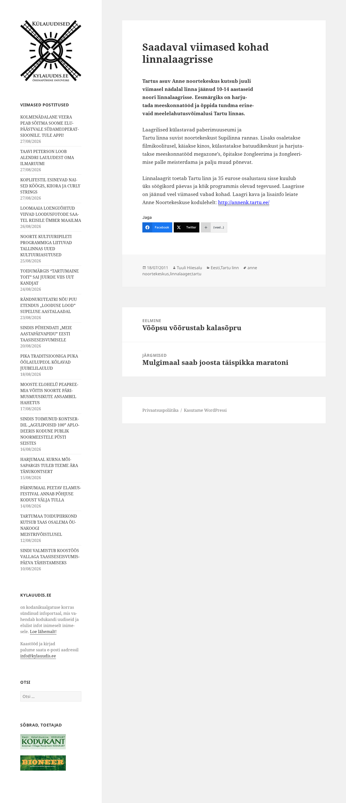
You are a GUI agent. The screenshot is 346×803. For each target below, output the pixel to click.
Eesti (215, 267)
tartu (196, 274)
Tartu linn (230, 267)
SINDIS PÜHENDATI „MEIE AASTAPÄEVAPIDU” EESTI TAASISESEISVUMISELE (46, 334)
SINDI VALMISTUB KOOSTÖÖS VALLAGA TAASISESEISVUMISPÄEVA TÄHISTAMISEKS (50, 556)
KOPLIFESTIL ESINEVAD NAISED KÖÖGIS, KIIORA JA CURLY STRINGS (50, 186)
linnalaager (180, 274)
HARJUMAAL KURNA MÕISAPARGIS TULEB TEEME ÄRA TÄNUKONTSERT (49, 465)
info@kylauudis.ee (38, 656)
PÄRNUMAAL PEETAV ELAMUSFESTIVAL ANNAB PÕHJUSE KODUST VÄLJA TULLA (50, 494)
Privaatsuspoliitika (160, 410)
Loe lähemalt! (43, 631)
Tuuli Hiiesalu (189, 267)
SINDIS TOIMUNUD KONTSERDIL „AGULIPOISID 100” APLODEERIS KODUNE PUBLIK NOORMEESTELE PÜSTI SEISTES (49, 431)
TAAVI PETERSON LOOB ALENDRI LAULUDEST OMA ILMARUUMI (47, 157)
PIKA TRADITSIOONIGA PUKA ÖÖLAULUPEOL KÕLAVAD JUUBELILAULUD (49, 362)
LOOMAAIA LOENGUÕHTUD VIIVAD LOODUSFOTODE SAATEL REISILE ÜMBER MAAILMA (50, 214)
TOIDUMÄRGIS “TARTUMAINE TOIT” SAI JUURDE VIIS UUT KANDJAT (49, 277)
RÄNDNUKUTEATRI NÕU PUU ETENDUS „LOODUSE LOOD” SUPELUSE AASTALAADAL (48, 305)
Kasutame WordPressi (205, 410)
